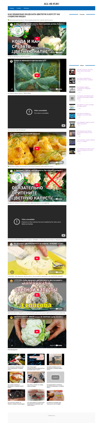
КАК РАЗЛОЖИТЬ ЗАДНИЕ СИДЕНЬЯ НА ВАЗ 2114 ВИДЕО (86, 140)
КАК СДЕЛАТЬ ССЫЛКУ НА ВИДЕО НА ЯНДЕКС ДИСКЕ (85, 105)
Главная (12, 8)
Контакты (26, 8)
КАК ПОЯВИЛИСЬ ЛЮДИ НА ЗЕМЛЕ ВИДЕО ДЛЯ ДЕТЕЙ (85, 123)
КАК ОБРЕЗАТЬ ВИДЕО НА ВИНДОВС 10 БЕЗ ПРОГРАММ (84, 114)
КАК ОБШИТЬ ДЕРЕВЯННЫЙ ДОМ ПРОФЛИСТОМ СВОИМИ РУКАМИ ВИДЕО (85, 97)
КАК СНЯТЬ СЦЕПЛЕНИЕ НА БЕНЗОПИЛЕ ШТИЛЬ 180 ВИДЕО (85, 79)
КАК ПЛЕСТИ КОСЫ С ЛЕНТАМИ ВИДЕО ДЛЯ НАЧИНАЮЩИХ (85, 70)
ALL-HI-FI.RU (51, 3)
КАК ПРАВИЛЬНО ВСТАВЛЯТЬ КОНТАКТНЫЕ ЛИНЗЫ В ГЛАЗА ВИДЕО (84, 132)
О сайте (19, 8)
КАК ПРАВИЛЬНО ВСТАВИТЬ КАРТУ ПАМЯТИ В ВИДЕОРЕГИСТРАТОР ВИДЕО (85, 150)
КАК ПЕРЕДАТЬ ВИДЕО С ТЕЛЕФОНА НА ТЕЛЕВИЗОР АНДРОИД (84, 88)
